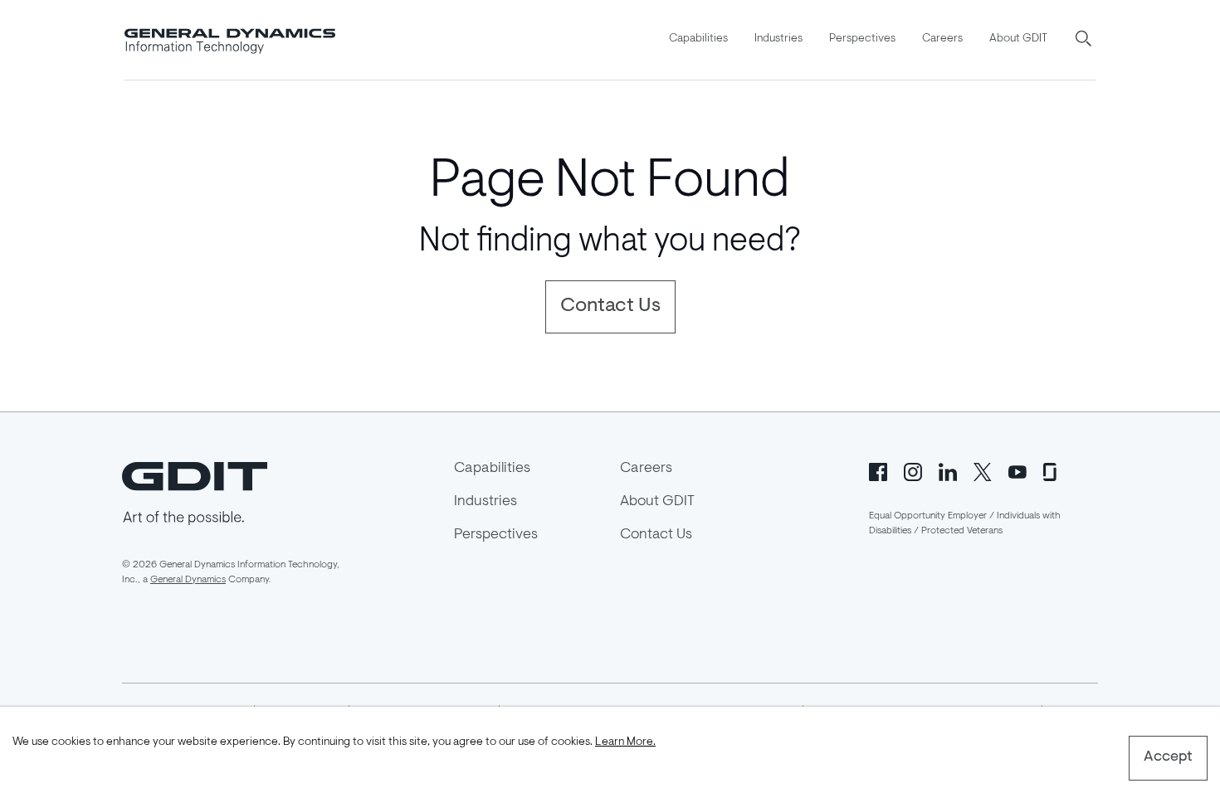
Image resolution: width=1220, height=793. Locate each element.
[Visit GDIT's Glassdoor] (1052, 470)
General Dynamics (188, 580)
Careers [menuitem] (942, 39)
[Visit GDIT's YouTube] (1017, 470)
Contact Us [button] (610, 306)
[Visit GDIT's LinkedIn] (948, 470)
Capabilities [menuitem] (698, 39)
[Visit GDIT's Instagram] (913, 470)
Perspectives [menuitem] (862, 39)
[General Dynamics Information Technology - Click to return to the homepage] (229, 40)
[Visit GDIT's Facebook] (878, 470)
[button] (1085, 40)
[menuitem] (698, 40)
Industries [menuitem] (778, 39)
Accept (1168, 757)
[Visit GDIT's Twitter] (983, 470)
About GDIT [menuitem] (1018, 39)
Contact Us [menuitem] (656, 535)
